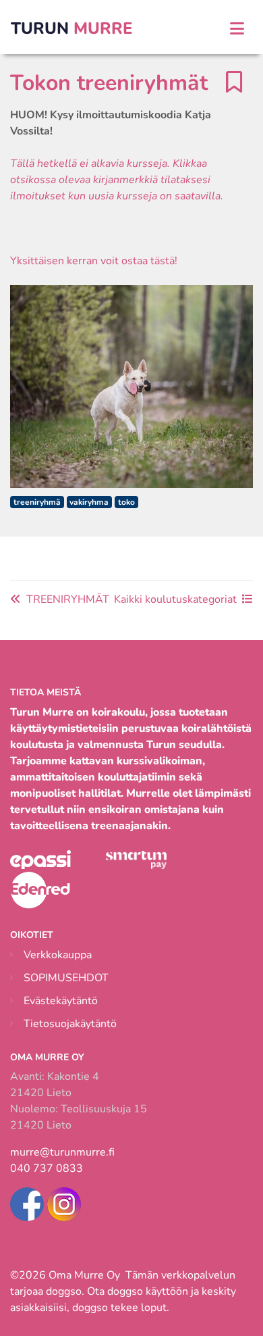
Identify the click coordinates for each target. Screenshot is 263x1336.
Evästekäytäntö (61, 1000)
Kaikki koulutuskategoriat (175, 599)
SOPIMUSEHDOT (66, 977)
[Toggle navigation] (237, 29)
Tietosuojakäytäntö (70, 1023)
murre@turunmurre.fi (62, 1152)
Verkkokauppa (58, 954)
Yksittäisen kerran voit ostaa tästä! (93, 260)
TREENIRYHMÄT (67, 599)
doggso (64, 1291)
